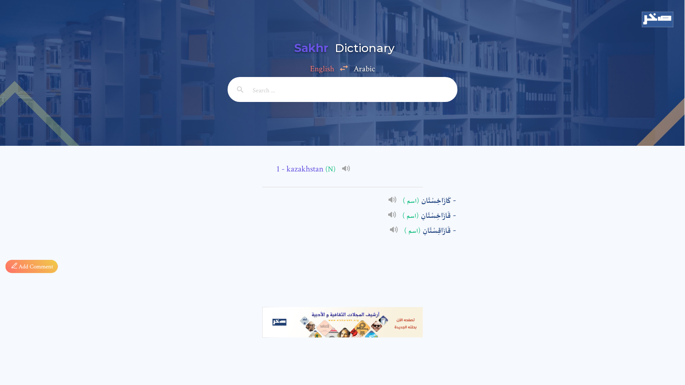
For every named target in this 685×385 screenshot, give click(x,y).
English (322, 68)
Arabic (364, 68)
